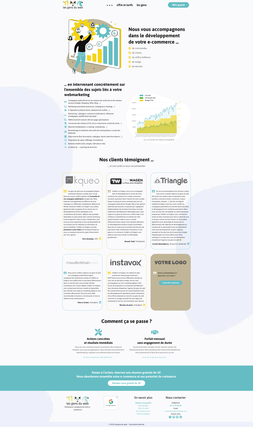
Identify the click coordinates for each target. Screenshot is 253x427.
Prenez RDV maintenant (170, 283)
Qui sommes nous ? (143, 411)
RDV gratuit (178, 4)
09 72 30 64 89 (175, 406)
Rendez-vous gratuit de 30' (126, 383)
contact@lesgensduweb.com (175, 411)
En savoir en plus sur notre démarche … (98, 357)
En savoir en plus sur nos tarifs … (154, 357)
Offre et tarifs (143, 408)
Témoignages (143, 406)
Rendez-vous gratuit (143, 403)
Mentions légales (143, 414)
